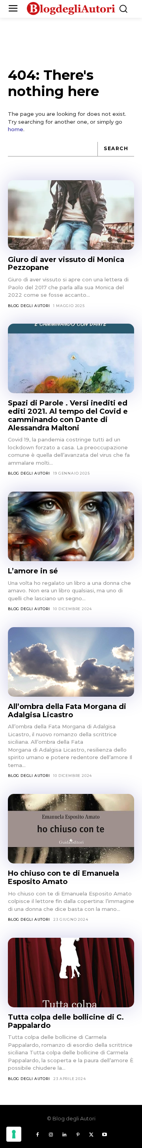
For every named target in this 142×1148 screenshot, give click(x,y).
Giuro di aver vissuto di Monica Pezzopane (66, 263)
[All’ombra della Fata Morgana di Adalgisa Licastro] (71, 662)
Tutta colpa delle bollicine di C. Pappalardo (66, 1021)
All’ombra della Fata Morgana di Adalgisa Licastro (67, 710)
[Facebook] (37, 1135)
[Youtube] (104, 1135)
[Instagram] (51, 1135)
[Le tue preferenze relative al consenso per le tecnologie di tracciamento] (13, 1134)
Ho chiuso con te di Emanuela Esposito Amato (63, 877)
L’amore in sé (33, 571)
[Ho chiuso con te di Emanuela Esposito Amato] (71, 828)
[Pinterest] (77, 1135)
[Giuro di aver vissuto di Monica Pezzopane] (71, 215)
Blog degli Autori (29, 305)
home (15, 129)
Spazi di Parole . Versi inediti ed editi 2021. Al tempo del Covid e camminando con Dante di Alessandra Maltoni (68, 415)
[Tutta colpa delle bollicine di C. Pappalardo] (71, 972)
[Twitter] (91, 1135)
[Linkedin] (64, 1135)
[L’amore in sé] (71, 526)
